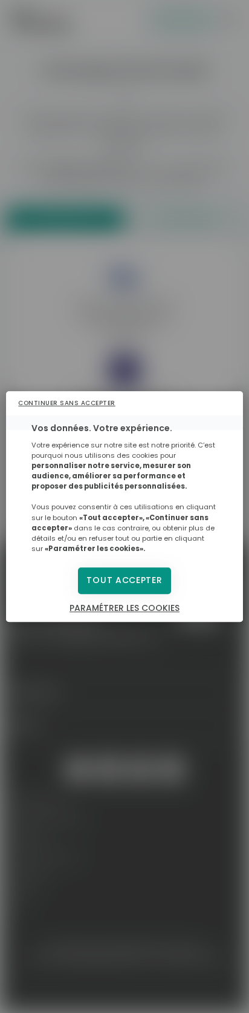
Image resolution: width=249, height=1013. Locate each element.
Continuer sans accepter (66, 403)
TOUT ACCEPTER (124, 580)
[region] (124, 506)
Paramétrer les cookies (124, 608)
